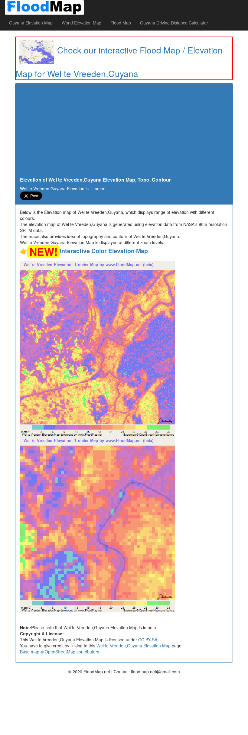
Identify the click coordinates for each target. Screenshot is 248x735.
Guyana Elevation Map (31, 23)
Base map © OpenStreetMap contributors (59, 652)
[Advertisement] (124, 131)
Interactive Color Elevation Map (104, 251)
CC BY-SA (147, 640)
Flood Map (120, 23)
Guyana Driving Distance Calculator (174, 23)
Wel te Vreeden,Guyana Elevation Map (133, 646)
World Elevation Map (81, 23)
